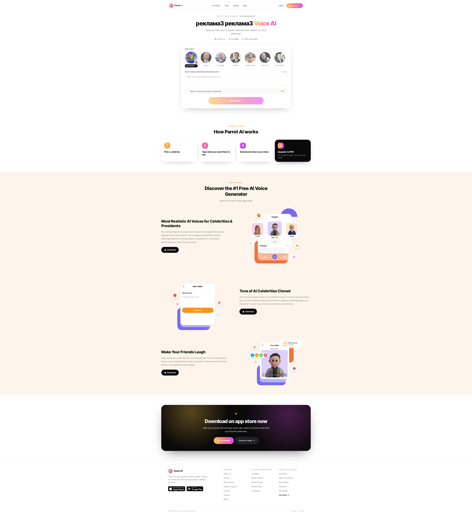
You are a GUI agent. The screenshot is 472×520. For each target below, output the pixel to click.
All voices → (284, 495)
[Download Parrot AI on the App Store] (176, 488)
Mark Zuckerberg (286, 478)
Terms (301, 511)
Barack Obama (257, 478)
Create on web (245, 440)
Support (227, 495)
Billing (226, 499)
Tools (227, 6)
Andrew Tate (256, 486)
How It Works (229, 482)
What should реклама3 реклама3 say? (202, 72)
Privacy (294, 511)
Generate (234, 100)
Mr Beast (282, 486)
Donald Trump (257, 482)
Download (171, 250)
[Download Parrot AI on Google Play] (195, 488)
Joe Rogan (255, 491)
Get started (293, 6)
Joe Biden (255, 474)
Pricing (236, 6)
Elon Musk (283, 474)
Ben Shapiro (284, 482)
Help (245, 6)
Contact (227, 491)
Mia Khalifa (283, 491)
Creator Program (230, 486)
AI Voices (216, 6)
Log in (280, 6)
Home (219, 16)
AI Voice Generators (230, 16)
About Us (227, 474)
